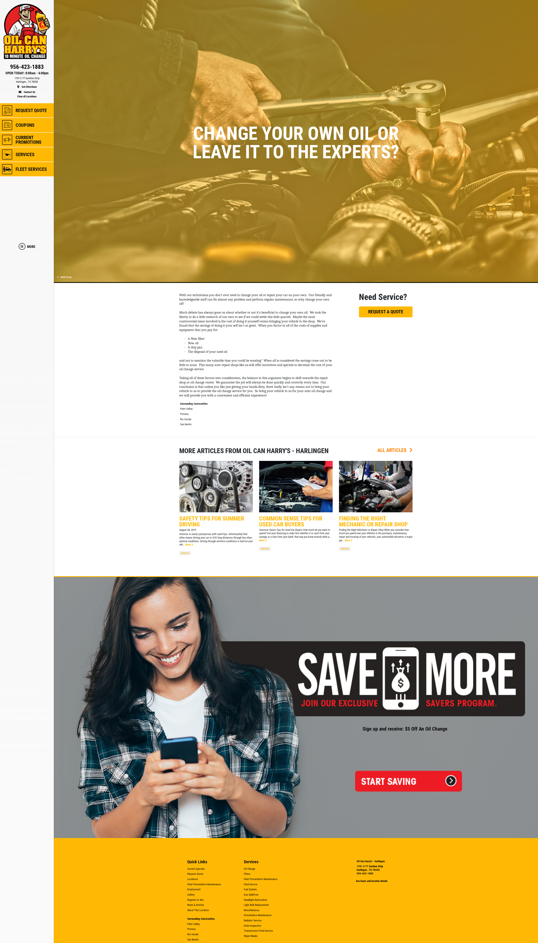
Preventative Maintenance (258, 915)
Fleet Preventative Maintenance (204, 884)
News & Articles (195, 904)
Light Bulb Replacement (256, 904)
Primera (184, 414)
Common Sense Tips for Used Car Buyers (290, 521)
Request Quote (195, 873)
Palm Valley (186, 408)
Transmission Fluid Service (258, 930)
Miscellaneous (251, 910)
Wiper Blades (251, 936)
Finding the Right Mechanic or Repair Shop (373, 521)
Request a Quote (385, 311)
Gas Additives (251, 894)
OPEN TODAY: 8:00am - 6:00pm (27, 73)
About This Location (198, 910)
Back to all (66, 277)
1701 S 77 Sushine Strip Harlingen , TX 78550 (370, 868)
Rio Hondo (185, 419)
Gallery (191, 894)
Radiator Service (252, 920)
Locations (192, 879)
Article (185, 553)
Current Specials (196, 868)
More (188, 544)
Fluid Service (250, 884)
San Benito (186, 424)
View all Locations (27, 96)
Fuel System (250, 889)
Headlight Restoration (255, 899)
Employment (193, 889)
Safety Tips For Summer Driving (211, 521)
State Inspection (252, 925)
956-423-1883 (365, 873)
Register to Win (195, 899)
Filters (247, 873)
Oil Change (249, 868)
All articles (392, 450)
